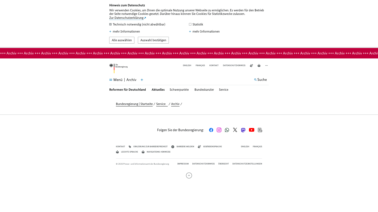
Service (224, 90)
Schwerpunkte (179, 90)
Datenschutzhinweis (234, 65)
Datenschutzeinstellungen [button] (247, 164)
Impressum (183, 164)
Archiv (175, 104)
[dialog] (189, 24)
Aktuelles (158, 90)
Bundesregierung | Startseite (134, 104)
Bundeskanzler (204, 90)
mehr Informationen (126, 31)
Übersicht (223, 164)
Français (200, 65)
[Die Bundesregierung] (118, 68)
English (187, 65)
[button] (266, 65)
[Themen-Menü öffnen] (142, 80)
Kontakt (214, 65)
